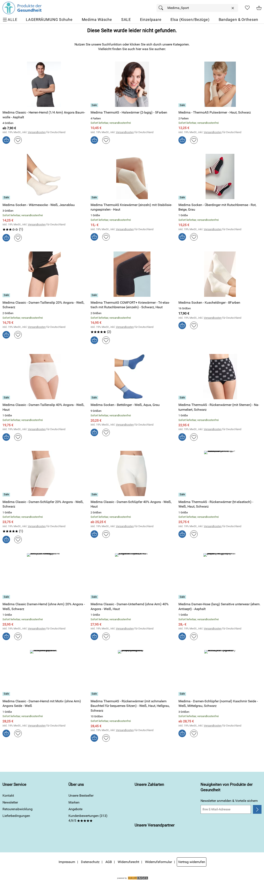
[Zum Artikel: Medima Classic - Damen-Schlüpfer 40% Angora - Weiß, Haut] (132, 473)
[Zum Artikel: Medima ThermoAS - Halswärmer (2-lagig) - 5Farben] (132, 84)
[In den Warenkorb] (6, 140)
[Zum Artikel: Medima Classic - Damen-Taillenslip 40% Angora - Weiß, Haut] (44, 376)
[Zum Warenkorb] (258, 7)
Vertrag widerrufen (191, 862)
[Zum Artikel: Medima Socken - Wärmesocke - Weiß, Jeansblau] (44, 176)
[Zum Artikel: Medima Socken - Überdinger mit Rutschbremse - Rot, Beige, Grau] (219, 176)
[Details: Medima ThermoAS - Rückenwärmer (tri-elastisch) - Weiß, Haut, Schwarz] (182, 495)
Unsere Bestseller (80, 795)
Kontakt (8, 795)
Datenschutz (90, 862)
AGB (108, 862)
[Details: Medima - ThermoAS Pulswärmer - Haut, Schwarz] (182, 105)
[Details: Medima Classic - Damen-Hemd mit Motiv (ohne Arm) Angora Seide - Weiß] (7, 694)
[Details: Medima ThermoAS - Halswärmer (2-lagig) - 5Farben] (95, 105)
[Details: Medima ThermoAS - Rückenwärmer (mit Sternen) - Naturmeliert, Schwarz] (182, 397)
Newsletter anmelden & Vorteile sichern (229, 801)
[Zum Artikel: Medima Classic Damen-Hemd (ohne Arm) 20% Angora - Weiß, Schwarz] (44, 576)
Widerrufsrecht (128, 862)
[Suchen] (162, 8)
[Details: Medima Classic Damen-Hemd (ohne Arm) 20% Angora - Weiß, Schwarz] (7, 597)
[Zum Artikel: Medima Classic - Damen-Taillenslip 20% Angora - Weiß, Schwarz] (44, 274)
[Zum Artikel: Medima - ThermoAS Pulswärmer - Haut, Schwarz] (219, 84)
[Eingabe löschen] (232, 8)
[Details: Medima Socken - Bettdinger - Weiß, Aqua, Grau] (95, 397)
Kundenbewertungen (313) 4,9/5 (87, 818)
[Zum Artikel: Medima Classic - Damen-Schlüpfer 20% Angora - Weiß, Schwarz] (44, 473)
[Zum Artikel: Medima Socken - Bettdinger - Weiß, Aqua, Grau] (132, 376)
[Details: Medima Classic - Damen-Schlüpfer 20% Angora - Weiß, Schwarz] (7, 495)
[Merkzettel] (247, 7)
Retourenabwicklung (18, 809)
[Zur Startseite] (22, 8)
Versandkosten (37, 132)
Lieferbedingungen (16, 816)
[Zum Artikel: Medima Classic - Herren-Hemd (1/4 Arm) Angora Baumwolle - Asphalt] (44, 84)
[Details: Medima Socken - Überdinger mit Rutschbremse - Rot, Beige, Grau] (182, 198)
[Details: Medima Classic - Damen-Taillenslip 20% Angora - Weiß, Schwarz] (7, 295)
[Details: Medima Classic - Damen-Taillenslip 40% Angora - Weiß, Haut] (7, 397)
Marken (74, 802)
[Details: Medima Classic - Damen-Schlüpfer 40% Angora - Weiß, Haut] (95, 495)
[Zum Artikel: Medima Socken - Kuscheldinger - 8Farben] (219, 274)
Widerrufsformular (158, 862)
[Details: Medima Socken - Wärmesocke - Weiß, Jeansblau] (7, 198)
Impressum (67, 862)
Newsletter (10, 802)
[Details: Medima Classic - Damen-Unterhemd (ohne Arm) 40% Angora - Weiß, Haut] (95, 597)
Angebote (75, 809)
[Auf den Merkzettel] (18, 140)
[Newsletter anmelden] (257, 809)
